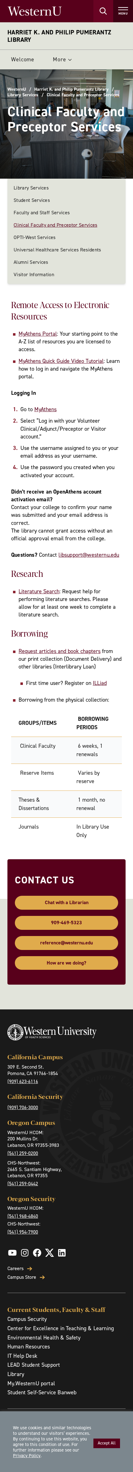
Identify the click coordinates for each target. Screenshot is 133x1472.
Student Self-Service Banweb (41, 1392)
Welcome (22, 59)
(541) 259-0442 (22, 1183)
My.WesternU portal (31, 1383)
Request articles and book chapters (60, 651)
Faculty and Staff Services (42, 212)
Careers (15, 1268)
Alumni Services (31, 262)
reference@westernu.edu (66, 942)
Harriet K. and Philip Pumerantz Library (59, 36)
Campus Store (21, 1277)
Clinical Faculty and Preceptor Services (55, 225)
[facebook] (37, 1253)
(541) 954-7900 (22, 1232)
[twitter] (49, 1253)
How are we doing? (66, 963)
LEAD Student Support (33, 1365)
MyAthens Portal (38, 334)
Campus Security (27, 1319)
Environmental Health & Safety (44, 1337)
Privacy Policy (27, 1455)
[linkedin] (62, 1253)
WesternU (16, 89)
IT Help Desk (22, 1356)
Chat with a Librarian (66, 902)
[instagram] (25, 1253)
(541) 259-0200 (22, 1153)
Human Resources (28, 1346)
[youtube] (12, 1253)
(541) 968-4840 (22, 1216)
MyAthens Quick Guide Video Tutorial (61, 361)
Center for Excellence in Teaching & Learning (60, 1328)
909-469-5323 (66, 922)
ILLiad (100, 683)
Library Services (22, 95)
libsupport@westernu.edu (88, 555)
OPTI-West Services (35, 237)
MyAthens (45, 409)
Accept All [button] (107, 1443)
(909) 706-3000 (22, 1107)
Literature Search (39, 591)
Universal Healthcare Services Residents (57, 249)
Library (15, 1374)
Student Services (32, 200)
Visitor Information (34, 274)
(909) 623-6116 (22, 1081)
